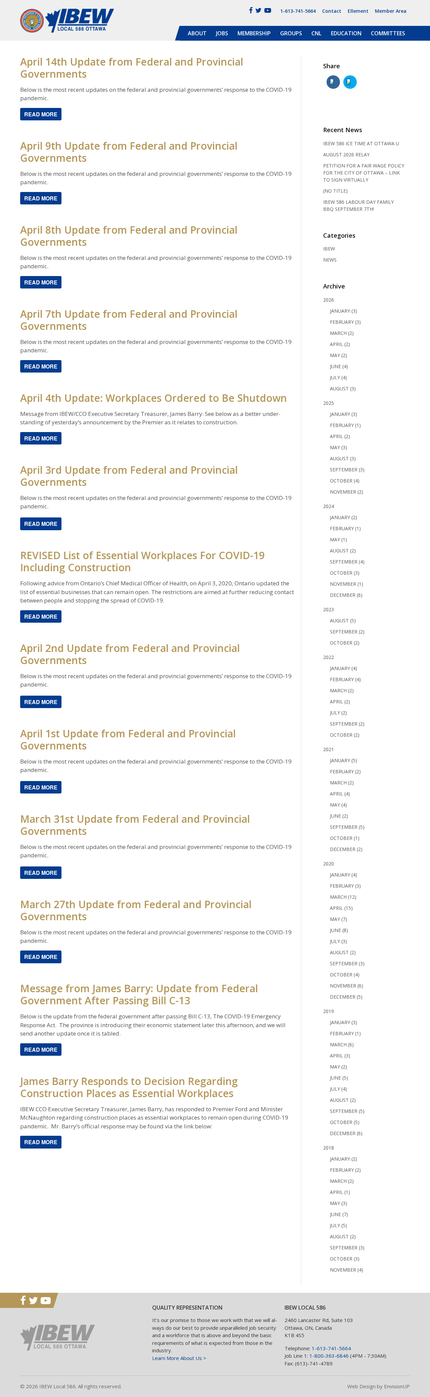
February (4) (345, 679)
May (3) (338, 447)
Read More (40, 114)
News (330, 260)
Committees (388, 33)
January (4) (343, 668)
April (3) (340, 1055)
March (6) (342, 1044)
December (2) (346, 849)
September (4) (347, 561)
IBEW (329, 248)
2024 (328, 506)
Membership (254, 33)
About (197, 33)
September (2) (347, 631)
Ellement (358, 11)
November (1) (346, 584)
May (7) (338, 919)
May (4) (338, 805)
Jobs (222, 33)
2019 (328, 1011)
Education (346, 33)
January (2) (343, 517)
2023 (328, 609)
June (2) (339, 816)
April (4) (340, 793)
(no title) (335, 191)
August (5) (343, 620)
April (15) (341, 908)
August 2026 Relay (346, 154)
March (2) (342, 333)
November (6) (346, 985)
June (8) (339, 930)
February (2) (345, 771)
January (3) (343, 311)
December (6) (346, 595)
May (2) (338, 355)
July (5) (338, 1225)
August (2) (343, 550)
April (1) (340, 1192)
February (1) (345, 425)
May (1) (338, 539)
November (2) (346, 492)
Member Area (390, 11)
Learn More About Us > (179, 1358)
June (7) (339, 1214)
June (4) (339, 366)
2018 (328, 1147)
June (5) (339, 1078)
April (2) (340, 344)
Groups (291, 33)
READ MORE (40, 198)
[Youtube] (267, 10)
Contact (331, 11)
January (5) (343, 760)
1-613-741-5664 (298, 11)
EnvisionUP (397, 1386)
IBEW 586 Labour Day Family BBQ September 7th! (358, 205)
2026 (328, 300)
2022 (328, 657)
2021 (328, 749)
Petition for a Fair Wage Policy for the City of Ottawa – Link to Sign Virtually (363, 172)
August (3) (343, 388)
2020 (328, 863)
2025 (328, 403)
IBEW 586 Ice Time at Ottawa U (361, 143)
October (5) (344, 1122)
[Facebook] (251, 10)
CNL (316, 33)
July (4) (338, 377)
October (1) (344, 838)
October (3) (344, 573)
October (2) (344, 642)
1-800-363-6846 (329, 1355)
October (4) (344, 480)
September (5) (347, 827)
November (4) (346, 1270)
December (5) (346, 997)
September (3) (347, 469)
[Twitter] (258, 10)
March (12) (343, 897)
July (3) (338, 941)
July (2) (338, 712)
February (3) (345, 322)
